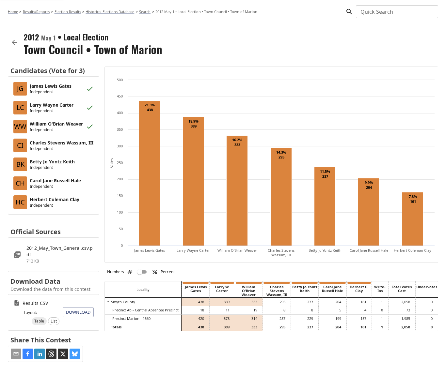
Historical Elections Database (110, 11)
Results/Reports (36, 11)
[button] (39, 321)
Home (13, 11)
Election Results (68, 11)
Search (145, 11)
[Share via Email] (16, 354)
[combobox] (396, 11)
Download (78, 312)
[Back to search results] (14, 42)
